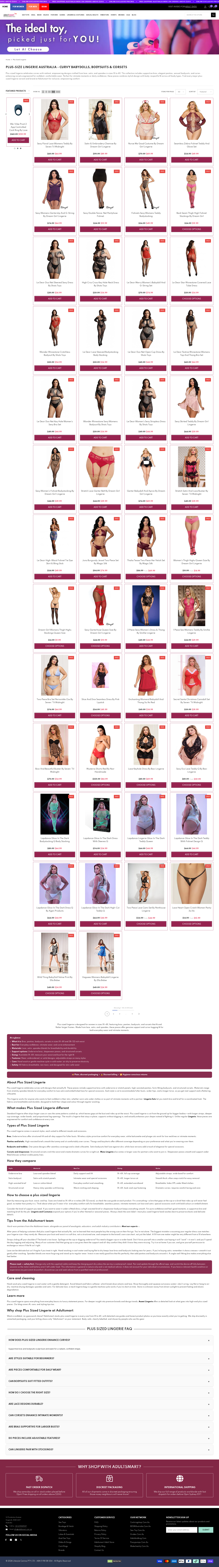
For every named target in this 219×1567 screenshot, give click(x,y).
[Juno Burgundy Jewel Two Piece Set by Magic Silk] (100, 536)
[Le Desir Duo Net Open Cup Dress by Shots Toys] (146, 327)
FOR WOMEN (18, 7)
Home (8, 59)
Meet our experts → (131, 1226)
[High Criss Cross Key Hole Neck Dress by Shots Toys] (100, 258)
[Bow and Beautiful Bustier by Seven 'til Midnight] (54, 744)
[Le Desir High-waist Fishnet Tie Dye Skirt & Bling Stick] (54, 536)
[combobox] (198, 15)
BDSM (44, 7)
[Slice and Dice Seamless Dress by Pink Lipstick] (100, 675)
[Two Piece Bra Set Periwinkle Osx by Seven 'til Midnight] (54, 675)
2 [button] (17, 148)
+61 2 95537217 (21, 1526)
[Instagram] (11, 1539)
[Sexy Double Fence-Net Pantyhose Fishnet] (100, 189)
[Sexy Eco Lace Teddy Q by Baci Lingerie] (191, 744)
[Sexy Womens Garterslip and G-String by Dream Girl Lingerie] (54, 189)
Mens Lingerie (106, 1152)
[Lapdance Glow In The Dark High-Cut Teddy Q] (100, 883)
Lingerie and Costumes (41, 1212)
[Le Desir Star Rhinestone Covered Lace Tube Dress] (191, 258)
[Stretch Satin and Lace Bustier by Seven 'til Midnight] (191, 466)
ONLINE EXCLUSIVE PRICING (34, 1)
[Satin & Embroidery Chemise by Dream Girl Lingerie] (100, 119)
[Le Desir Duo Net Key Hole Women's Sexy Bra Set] (54, 397)
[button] (6, 114)
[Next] (139, 1014)
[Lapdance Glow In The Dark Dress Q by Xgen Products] (54, 883)
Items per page (167, 91)
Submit (205, 1530)
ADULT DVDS (191, 7)
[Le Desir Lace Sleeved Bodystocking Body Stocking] (100, 327)
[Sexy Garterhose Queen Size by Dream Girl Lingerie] (100, 605)
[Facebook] (6, 1539)
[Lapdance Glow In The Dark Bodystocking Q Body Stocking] (54, 814)
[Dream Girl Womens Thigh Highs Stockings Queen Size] (54, 605)
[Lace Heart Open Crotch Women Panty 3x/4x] (191, 883)
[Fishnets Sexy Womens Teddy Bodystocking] (146, 189)
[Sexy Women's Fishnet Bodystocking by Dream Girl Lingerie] (54, 466)
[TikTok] (16, 1539)
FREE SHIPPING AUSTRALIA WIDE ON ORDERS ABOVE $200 (78, 1)
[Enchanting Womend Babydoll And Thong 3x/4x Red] (146, 675)
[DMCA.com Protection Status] (114, 1561)
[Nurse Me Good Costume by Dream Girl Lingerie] (146, 119)
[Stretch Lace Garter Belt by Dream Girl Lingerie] (100, 466)
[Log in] (205, 7)
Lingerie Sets (150, 1099)
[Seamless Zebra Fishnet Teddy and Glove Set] (191, 119)
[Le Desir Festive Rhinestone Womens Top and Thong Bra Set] (191, 327)
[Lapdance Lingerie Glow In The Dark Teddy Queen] (146, 814)
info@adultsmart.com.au (23, 1529)
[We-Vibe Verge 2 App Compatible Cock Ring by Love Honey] (13, 109)
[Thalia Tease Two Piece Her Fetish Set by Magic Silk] (146, 536)
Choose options (191, 229)
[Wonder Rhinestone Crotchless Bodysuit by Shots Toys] (54, 327)
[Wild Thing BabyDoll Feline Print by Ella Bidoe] (54, 953)
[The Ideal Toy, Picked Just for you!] (109, 37)
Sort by (192, 91)
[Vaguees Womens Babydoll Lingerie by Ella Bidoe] (100, 953)
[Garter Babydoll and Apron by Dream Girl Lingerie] (146, 466)
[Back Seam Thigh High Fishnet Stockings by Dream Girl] (191, 189)
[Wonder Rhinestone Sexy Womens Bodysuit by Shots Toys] (100, 397)
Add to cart (13, 140)
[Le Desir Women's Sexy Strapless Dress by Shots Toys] (146, 397)
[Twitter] (21, 1539)
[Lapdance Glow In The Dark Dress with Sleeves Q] (100, 814)
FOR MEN (33, 7)
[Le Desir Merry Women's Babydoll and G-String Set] (146, 258)
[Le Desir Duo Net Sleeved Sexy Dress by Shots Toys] (54, 258)
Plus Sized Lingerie (19, 59)
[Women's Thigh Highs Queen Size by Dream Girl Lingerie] (191, 536)
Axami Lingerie (146, 1302)
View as (36, 91)
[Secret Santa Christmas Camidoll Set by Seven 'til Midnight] (191, 675)
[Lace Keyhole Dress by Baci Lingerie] (146, 744)
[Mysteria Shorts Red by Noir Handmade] (100, 744)
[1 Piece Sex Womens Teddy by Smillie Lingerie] (191, 605)
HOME (5, 7)
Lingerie (192, 1117)
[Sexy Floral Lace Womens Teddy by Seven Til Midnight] (54, 119)
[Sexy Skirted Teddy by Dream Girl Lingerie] (191, 397)
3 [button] (20, 148)
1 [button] (14, 148)
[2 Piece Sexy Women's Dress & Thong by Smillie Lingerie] (146, 605)
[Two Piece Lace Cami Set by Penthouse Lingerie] (146, 883)
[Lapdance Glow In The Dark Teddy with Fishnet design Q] (191, 814)
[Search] (200, 15)
